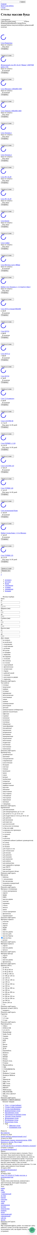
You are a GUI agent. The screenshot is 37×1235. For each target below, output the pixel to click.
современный (5, 1216)
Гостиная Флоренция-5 (9, 1149)
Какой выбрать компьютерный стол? (14, 1136)
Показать (4, 1100)
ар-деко (3, 1196)
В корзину (5, 48)
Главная (3, 4)
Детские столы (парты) (13, 1116)
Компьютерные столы (12, 1111)
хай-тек (3, 1218)
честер (3, 1220)
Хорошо (4, 1223)
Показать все (6, 570)
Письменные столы (12, 1112)
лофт (2, 1203)
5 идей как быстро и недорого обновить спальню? (18, 1146)
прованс (4, 1210)
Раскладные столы (11, 1122)
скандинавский (6, 1214)
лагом (3, 1201)
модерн (3, 1207)
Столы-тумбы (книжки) (13, 1107)
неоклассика (5, 1209)
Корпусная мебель (7, 6)
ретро (3, 1212)
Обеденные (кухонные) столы (15, 1114)
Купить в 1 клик (6, 55)
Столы (3, 7)
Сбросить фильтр (14, 1100)
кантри (3, 1197)
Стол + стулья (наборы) (13, 1105)
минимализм (5, 1205)
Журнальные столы (11, 1118)
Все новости (5, 1133)
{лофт (3, 1192)
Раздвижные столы (11, 1120)
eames (3, 1188)
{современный (6, 1194)
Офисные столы (14, 1125)
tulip (2, 1190)
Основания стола (15, 1127)
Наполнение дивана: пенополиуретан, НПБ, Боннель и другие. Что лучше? (16, 1141)
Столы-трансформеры (12, 1109)
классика (4, 1199)
